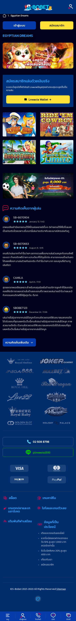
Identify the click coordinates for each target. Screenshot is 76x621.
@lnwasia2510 (41, 452)
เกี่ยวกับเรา (46, 559)
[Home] (38, 7)
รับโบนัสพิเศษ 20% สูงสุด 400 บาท (54, 552)
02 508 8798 (41, 442)
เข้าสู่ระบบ (19, 25)
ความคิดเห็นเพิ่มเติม (17, 342)
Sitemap (61, 589)
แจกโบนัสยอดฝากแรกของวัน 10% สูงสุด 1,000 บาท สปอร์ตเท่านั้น (54, 541)
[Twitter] (38, 598)
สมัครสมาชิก (47, 565)
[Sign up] (70, 6)
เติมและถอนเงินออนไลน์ (52, 533)
